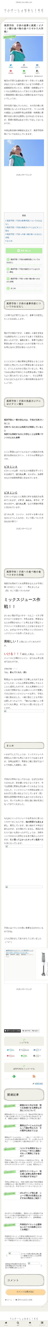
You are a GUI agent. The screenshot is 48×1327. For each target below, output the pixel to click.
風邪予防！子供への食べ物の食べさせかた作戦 (23, 280)
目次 (22, 251)
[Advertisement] (24, 192)
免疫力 (36, 1031)
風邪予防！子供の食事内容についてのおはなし (23, 261)
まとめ (8, 241)
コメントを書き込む (25, 1292)
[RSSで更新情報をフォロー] (34, 1076)
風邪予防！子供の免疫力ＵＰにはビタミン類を (23, 270)
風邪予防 (27, 1031)
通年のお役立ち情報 (13, 1031)
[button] (43, 650)
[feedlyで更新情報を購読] (14, 1076)
